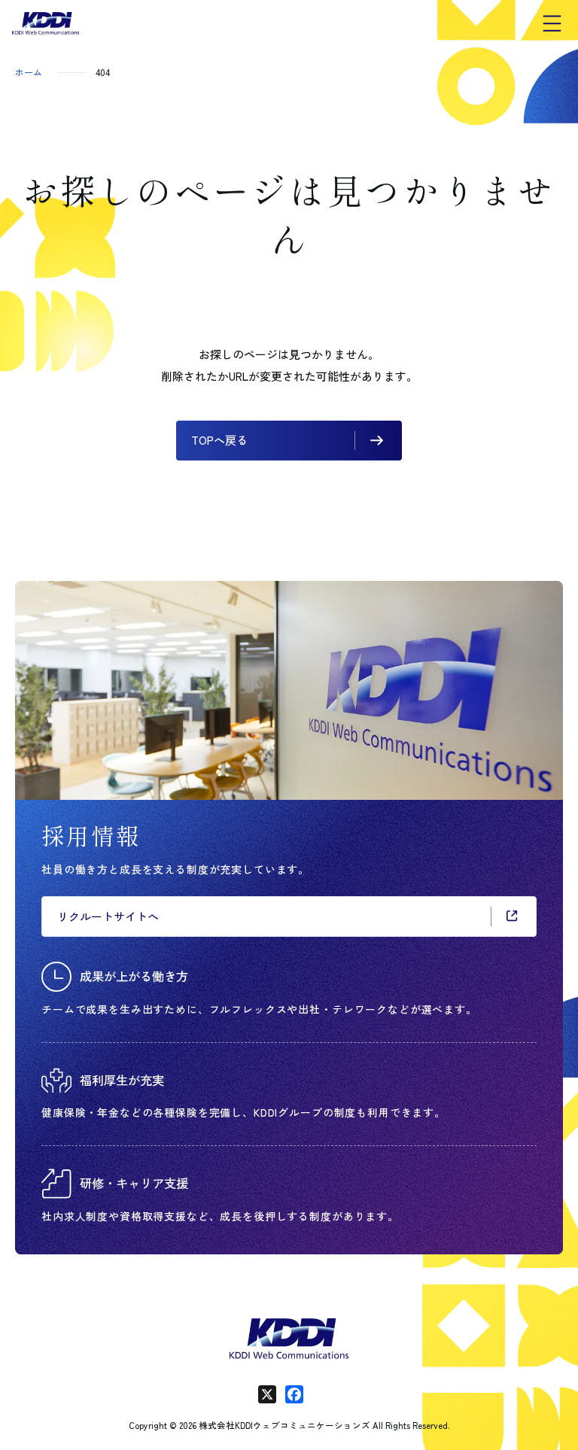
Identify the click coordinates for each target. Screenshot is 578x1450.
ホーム (28, 71)
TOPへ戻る (219, 440)
